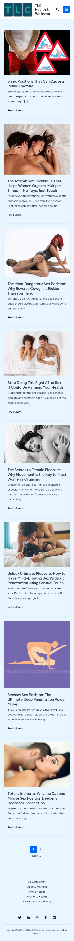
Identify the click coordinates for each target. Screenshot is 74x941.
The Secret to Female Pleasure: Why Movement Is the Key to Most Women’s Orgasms (37, 474)
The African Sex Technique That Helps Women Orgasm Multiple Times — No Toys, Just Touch (34, 186)
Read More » (15, 110)
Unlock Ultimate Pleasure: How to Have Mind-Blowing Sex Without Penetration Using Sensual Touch (37, 578)
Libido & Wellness (37, 886)
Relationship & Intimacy (37, 901)
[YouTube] (54, 917)
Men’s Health (37, 891)
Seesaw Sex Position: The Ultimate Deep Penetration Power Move (37, 699)
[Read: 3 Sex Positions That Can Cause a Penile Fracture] (37, 52)
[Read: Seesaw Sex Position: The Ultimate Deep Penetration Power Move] (37, 654)
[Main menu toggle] (66, 9)
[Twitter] (19, 917)
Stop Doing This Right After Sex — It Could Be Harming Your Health (37, 384)
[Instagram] (37, 917)
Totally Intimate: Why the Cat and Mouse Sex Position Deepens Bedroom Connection (36, 798)
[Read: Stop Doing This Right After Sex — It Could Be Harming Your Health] (37, 353)
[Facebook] (45, 917)
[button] (57, 9)
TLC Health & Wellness (42, 9)
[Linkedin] (28, 917)
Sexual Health (37, 882)
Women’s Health (37, 896)
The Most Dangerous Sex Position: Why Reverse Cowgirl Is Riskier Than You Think (37, 288)
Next (37, 856)
